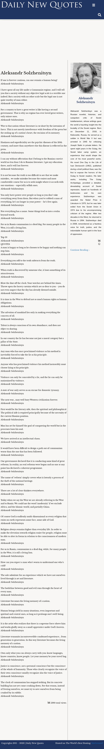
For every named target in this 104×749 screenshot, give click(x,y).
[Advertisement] (52, 40)
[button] (93, 5)
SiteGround (97, 743)
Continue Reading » (80, 250)
